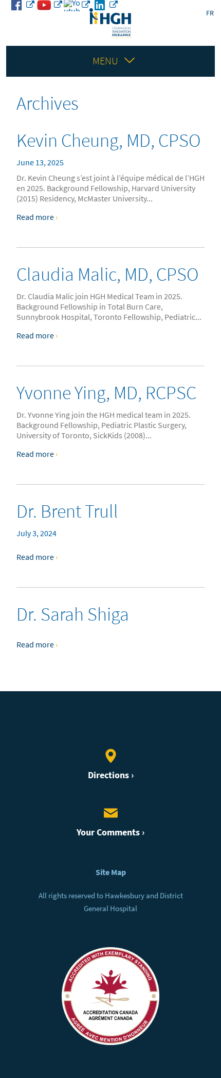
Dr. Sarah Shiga (72, 614)
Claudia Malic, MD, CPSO (107, 274)
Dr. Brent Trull (67, 511)
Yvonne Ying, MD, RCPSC (106, 392)
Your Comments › (110, 832)
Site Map (111, 872)
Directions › (111, 775)
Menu (105, 61)
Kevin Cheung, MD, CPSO (108, 140)
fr (210, 13)
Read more (37, 217)
